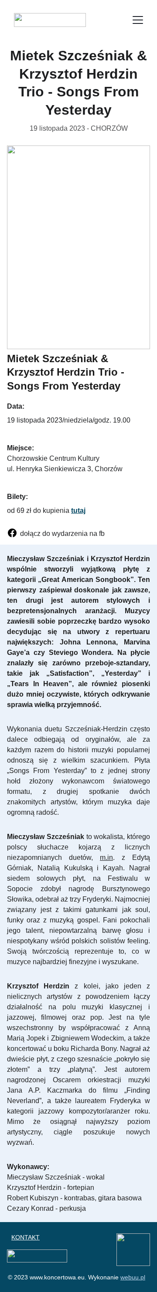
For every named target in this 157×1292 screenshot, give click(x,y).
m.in (106, 857)
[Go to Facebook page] (12, 533)
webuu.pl (132, 1277)
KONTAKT (25, 1237)
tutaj (78, 510)
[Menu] (138, 20)
